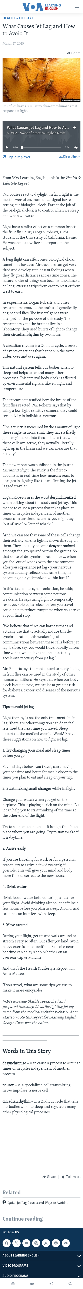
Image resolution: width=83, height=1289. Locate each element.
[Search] (70, 1283)
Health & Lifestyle (19, 18)
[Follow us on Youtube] (26, 1243)
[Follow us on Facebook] (7, 1243)
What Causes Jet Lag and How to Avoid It (41, 128)
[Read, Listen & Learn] (13, 1283)
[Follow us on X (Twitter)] (16, 1243)
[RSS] (46, 1243)
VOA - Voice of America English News (38, 133)
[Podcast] (56, 1243)
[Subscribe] (66, 1243)
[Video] (32, 1283)
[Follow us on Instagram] (36, 1243)
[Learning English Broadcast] (51, 1283)
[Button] (74, 53)
